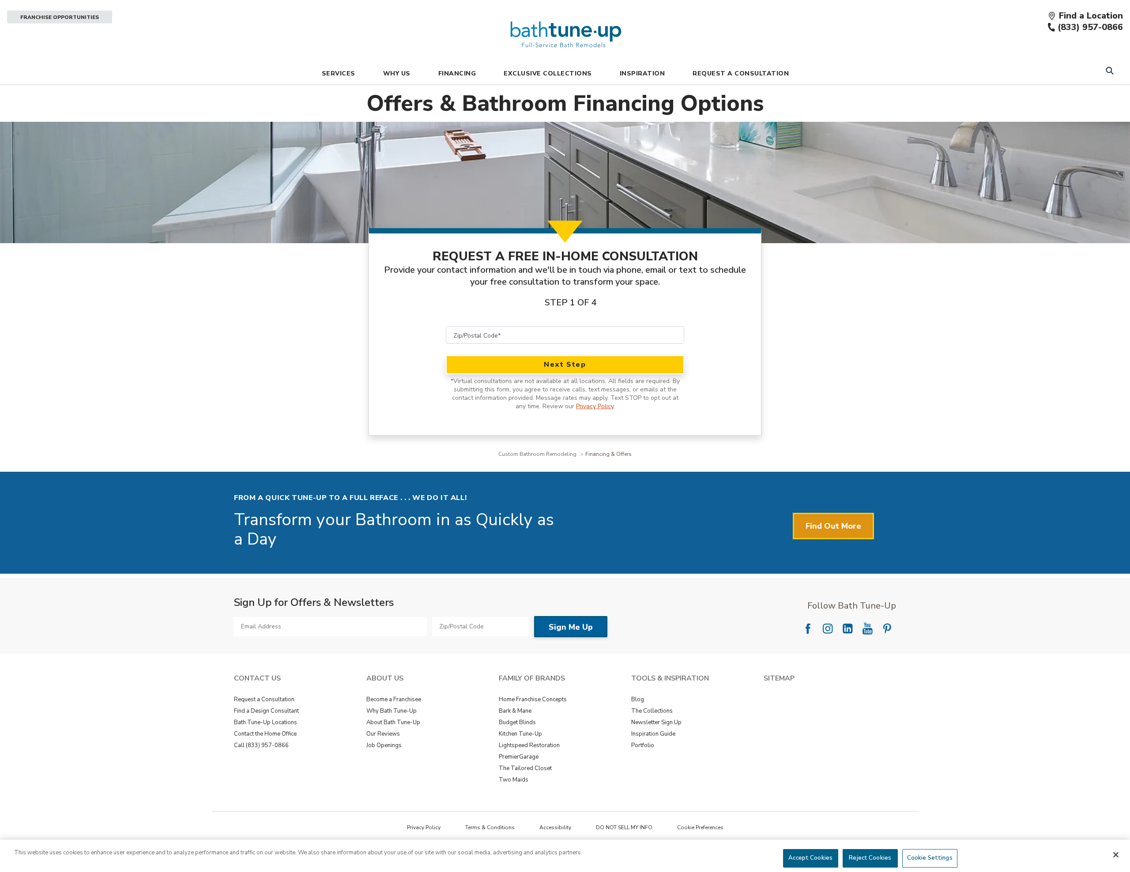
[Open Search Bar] (1109, 72)
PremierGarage (519, 757)
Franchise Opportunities (59, 17)
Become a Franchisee (393, 699)
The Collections (652, 711)
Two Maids (513, 780)
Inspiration (642, 73)
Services (338, 73)
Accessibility (555, 827)
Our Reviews (383, 734)
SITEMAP (779, 678)
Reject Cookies (870, 858)
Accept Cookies (810, 858)
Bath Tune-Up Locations (265, 722)
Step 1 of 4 (571, 302)
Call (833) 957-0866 (261, 745)
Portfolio (642, 745)
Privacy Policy (595, 406)
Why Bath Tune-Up (391, 711)
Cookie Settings (930, 858)
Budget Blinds (517, 722)
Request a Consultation (264, 699)
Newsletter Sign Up (656, 722)
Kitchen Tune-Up (520, 734)
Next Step (565, 364)
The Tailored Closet (525, 768)
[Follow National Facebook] (808, 628)
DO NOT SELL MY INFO (624, 827)
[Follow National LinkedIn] (847, 628)
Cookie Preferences (700, 827)
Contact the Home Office (265, 734)
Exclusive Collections (548, 73)
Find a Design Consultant (266, 711)
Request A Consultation (741, 73)
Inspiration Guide (653, 734)
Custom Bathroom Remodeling (538, 454)
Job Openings (384, 745)
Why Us (397, 73)
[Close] (1116, 854)
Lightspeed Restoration (529, 745)
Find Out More (833, 526)
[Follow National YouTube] (867, 628)
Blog (637, 699)
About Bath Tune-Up (393, 722)
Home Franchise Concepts (533, 699)
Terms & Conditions (490, 827)
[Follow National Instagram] (827, 628)
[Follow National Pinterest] (887, 628)
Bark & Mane (515, 711)
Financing (457, 73)
